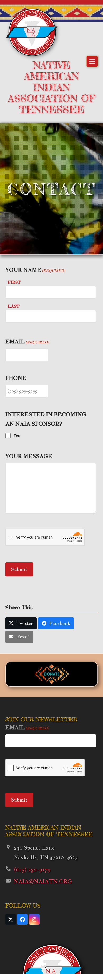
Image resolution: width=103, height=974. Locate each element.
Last (14, 306)
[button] (92, 61)
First (14, 282)
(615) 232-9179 (32, 869)
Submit (19, 569)
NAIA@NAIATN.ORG (43, 881)
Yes (16, 435)
